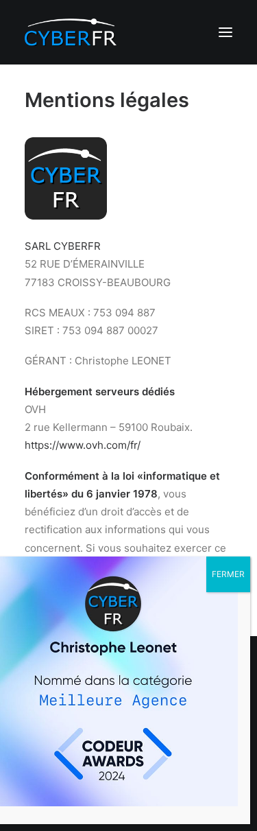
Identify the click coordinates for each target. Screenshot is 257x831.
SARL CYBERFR (63, 246)
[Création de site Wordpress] (66, 215)
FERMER (228, 574)
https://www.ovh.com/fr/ (82, 445)
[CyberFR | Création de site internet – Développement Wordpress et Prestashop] (71, 32)
